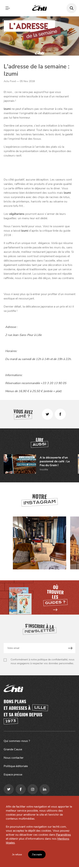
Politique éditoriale (16, 766)
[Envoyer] (70, 648)
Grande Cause (13, 749)
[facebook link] (21, 789)
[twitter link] (9, 789)
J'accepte (37, 854)
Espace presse (13, 775)
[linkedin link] (45, 789)
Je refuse (17, 854)
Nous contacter (14, 758)
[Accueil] (39, 8)
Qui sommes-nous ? (17, 741)
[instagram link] (33, 789)
